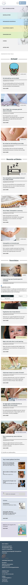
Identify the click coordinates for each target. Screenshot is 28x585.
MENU (23, 3)
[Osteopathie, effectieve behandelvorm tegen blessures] (10, 513)
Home (9, 53)
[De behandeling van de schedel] (14, 77)
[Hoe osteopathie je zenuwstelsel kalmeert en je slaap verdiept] (14, 177)
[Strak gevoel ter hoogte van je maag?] (10, 482)
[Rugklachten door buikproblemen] (14, 310)
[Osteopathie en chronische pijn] (14, 242)
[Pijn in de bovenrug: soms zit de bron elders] (14, 436)
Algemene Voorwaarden (7, 564)
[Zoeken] (17, 3)
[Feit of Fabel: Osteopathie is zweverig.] (14, 210)
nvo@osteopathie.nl (6, 577)
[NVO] (4, 3)
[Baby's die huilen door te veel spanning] (14, 340)
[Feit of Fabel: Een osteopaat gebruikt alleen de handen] (14, 110)
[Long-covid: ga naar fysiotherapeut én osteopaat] (14, 278)
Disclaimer (4, 562)
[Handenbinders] (10, 504)
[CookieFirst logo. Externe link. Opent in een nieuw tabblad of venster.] (1, 285)
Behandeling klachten (7, 546)
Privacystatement (6, 565)
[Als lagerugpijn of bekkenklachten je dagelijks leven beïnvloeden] (14, 403)
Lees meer (5, 528)
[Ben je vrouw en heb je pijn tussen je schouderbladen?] (10, 464)
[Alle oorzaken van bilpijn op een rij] (10, 473)
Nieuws (12, 53)
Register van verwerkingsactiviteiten (10, 567)
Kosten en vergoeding (7, 549)
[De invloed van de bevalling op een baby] (14, 142)
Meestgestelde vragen (7, 547)
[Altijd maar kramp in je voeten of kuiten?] (14, 371)
